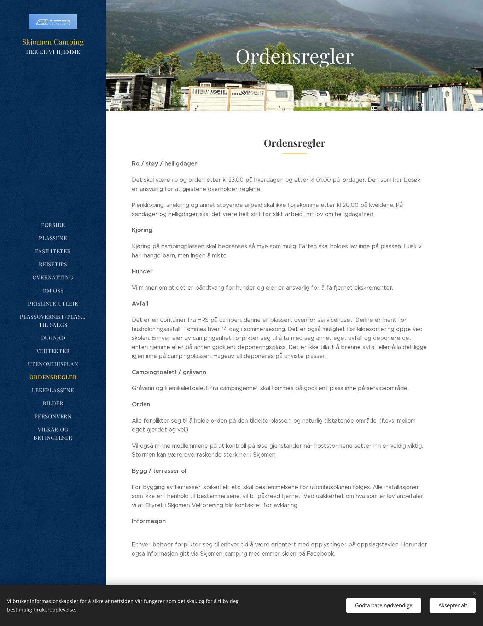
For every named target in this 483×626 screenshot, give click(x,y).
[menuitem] (53, 225)
